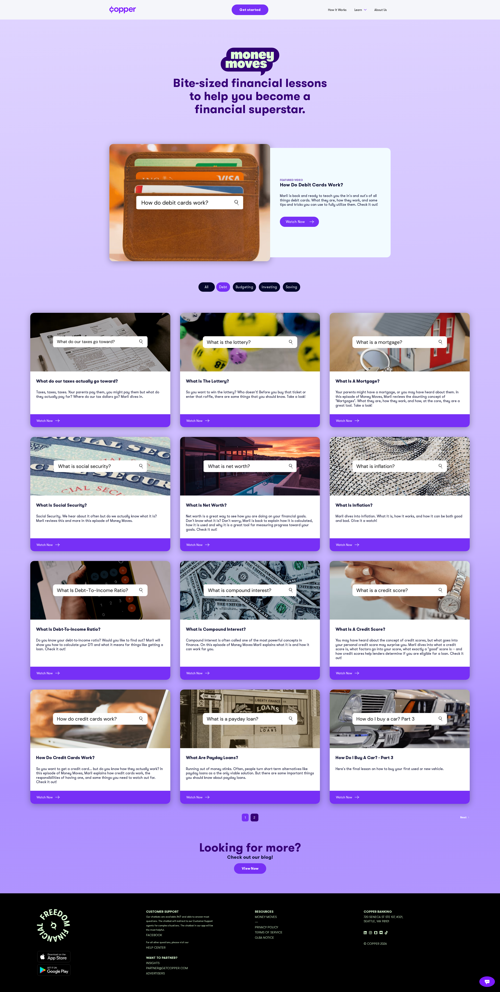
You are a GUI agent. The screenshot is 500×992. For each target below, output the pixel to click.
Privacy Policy (266, 927)
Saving (291, 287)
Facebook (154, 935)
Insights (153, 963)
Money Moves (266, 917)
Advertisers (155, 973)
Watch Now (295, 221)
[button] (360, 10)
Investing (269, 287)
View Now (250, 868)
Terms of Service (268, 932)
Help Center (156, 947)
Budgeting (244, 287)
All (207, 287)
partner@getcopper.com (167, 968)
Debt (223, 287)
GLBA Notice (264, 938)
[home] (122, 9)
